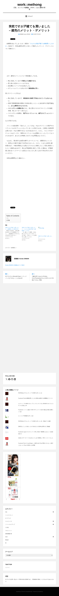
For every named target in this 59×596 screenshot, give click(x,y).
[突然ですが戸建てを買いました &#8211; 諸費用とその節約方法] (13, 233)
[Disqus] (29, 305)
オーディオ (8, 518)
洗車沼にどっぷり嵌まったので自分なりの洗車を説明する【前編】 (34, 426)
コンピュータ (8, 521)
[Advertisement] (29, 63)
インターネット (9, 515)
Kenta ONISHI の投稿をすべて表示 (14, 265)
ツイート (7, 567)
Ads (6, 512)
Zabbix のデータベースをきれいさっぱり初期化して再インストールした (35, 437)
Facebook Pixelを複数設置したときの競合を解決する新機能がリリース (35, 398)
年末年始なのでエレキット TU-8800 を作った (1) (30, 393)
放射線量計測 (8, 533)
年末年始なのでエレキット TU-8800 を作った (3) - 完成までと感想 (34, 421)
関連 (8, 220)
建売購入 (13, 247)
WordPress (40, 591)
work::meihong (29, 4)
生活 (6, 536)
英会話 (7, 539)
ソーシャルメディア (10, 524)
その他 (7, 527)
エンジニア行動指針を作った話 (25, 415)
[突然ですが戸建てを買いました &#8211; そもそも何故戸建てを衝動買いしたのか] (30, 234)
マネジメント (8, 530)
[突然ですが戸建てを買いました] (45, 231)
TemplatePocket (29, 591)
